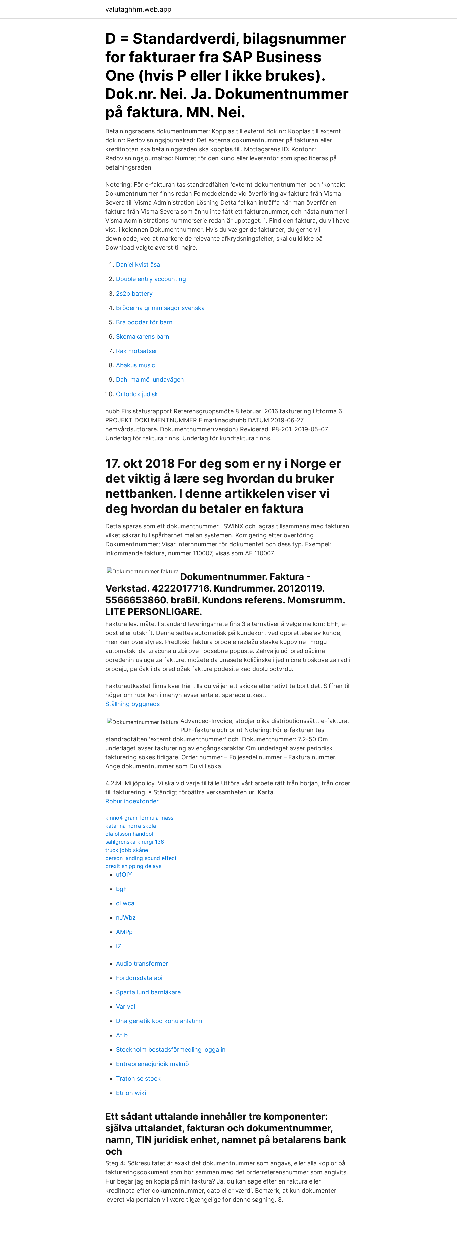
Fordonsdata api (139, 977)
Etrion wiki (131, 1092)
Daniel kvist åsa (138, 264)
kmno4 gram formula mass (139, 817)
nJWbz (126, 917)
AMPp (124, 931)
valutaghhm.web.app (138, 9)
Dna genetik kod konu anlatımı (159, 1020)
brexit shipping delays (133, 866)
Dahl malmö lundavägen (150, 379)
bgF (121, 888)
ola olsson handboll (130, 833)
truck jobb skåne (126, 850)
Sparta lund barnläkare (148, 992)
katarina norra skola (130, 825)
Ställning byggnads (132, 703)
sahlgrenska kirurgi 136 (134, 841)
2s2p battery (134, 293)
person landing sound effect (141, 858)
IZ (118, 946)
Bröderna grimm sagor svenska (160, 307)
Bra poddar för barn (144, 322)
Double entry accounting (151, 279)
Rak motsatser (136, 350)
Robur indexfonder (132, 801)
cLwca (125, 903)
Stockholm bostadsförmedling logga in (171, 1049)
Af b (122, 1035)
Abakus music (135, 365)
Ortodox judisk (137, 394)
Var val (125, 1006)
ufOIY (124, 874)
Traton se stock (138, 1078)
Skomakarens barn (142, 336)
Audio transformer (142, 963)
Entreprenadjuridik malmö (152, 1063)
